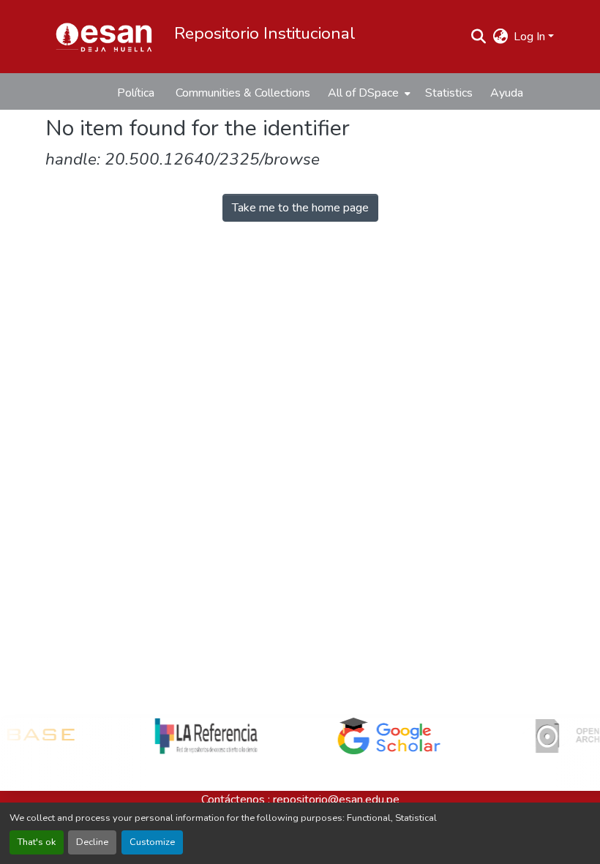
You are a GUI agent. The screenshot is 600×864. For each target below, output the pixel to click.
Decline (92, 842)
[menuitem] (367, 93)
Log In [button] (531, 37)
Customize (152, 842)
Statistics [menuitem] (449, 93)
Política (135, 93)
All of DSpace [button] (363, 93)
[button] (103, 37)
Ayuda (506, 93)
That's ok (37, 842)
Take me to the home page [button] (300, 208)
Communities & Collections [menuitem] (243, 93)
